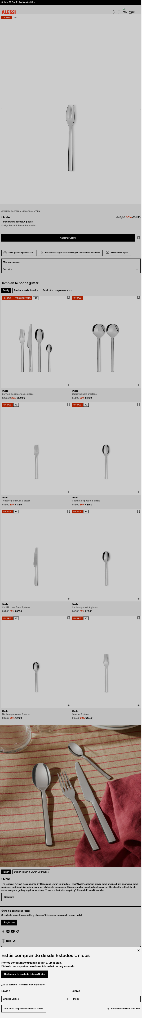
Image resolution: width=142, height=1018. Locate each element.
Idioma (74, 991)
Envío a (5, 991)
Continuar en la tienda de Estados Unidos (24, 974)
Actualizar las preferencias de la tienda (23, 1008)
